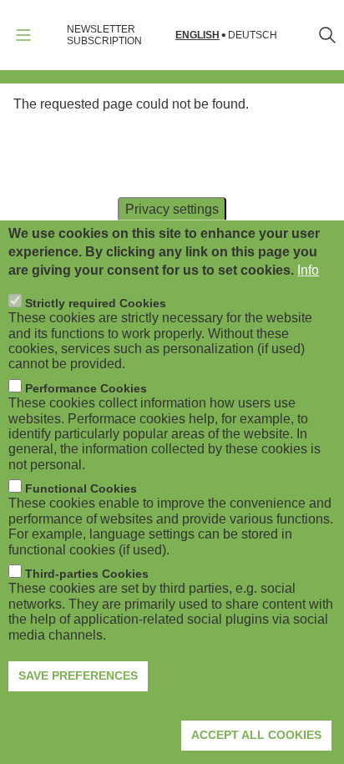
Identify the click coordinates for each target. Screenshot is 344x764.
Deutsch (252, 35)
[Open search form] (327, 35)
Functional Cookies (81, 488)
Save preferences (78, 675)
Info (308, 270)
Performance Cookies (86, 388)
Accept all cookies (256, 734)
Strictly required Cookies (95, 303)
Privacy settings (172, 208)
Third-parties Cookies (87, 573)
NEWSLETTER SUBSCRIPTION (104, 35)
